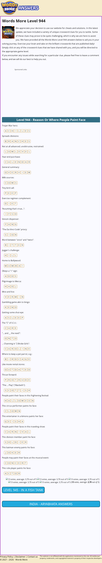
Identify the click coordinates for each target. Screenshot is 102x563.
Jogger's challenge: (10, 250)
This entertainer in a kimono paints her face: (22, 416)
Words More (21, 559)
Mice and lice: (8, 291)
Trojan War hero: (10, 125)
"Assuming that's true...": (13, 208)
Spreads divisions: (10, 136)
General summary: (10, 167)
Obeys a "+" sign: (9, 271)
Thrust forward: (9, 374)
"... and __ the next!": (11, 333)
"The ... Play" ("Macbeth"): (13, 385)
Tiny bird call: (8, 188)
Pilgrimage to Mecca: (11, 281)
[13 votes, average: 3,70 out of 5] (21, 479)
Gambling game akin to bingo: (16, 302)
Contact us (32, 556)
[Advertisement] (20, 87)
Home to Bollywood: (11, 260)
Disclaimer (20, 556)
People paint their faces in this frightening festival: (25, 395)
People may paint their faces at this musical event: (25, 457)
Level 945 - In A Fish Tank (23, 490)
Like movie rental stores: (13, 364)
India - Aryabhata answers (51, 504)
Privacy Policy (6, 556)
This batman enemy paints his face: (18, 447)
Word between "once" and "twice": (18, 239)
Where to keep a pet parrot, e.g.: (17, 354)
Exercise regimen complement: (16, 198)
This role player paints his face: (16, 468)
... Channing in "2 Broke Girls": (16, 343)
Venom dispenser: (10, 219)
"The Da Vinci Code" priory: (14, 229)
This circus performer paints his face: (19, 405)
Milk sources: (8, 177)
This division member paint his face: (19, 437)
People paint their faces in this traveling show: (23, 426)
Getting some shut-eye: (13, 312)
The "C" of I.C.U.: (9, 322)
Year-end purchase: (11, 156)
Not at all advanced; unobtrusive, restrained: (23, 146)
